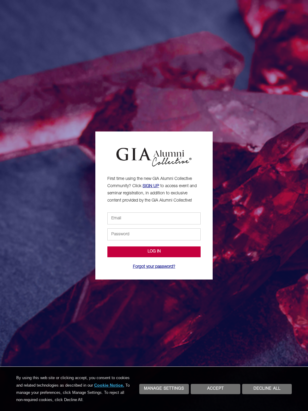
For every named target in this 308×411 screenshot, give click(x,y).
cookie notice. (109, 385)
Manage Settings (164, 389)
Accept (215, 389)
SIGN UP (151, 186)
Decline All (267, 389)
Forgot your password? (154, 267)
